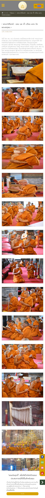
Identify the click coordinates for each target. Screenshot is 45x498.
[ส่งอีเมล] (42, 468)
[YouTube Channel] (42, 473)
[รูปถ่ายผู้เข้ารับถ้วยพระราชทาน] (22, 71)
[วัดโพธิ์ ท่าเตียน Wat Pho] (42, 457)
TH (36, 6)
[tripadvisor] (42, 462)
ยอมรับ (22, 494)
